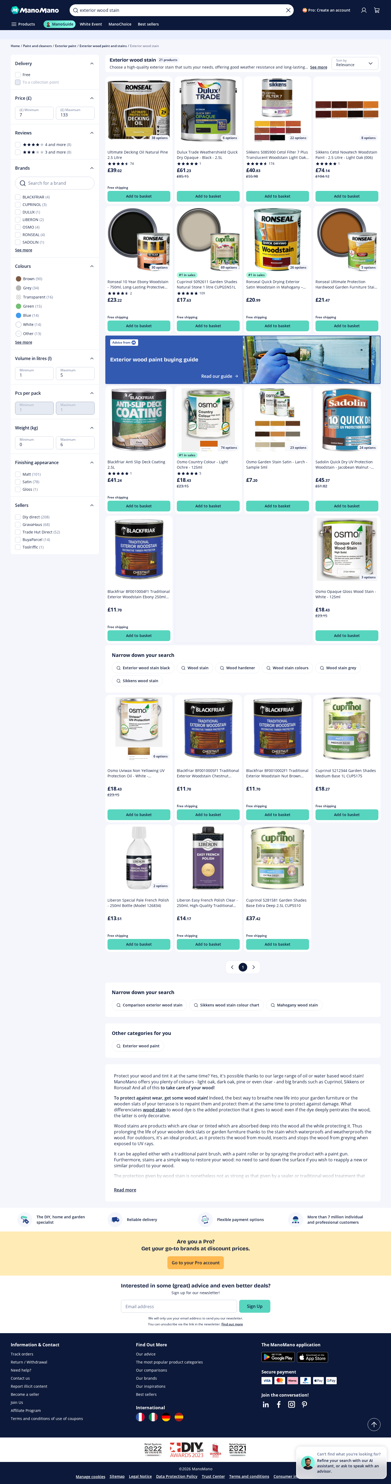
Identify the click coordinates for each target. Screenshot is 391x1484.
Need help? (21, 1370)
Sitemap (117, 1476)
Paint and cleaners (37, 46)
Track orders (22, 1354)
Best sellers (146, 1394)
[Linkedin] (265, 1404)
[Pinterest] (304, 1404)
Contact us (20, 1378)
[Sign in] (364, 10)
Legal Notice (140, 1476)
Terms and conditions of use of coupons (47, 1418)
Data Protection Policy (177, 1476)
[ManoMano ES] (179, 1417)
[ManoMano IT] (153, 1417)
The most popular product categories (169, 1362)
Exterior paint (65, 46)
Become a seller (25, 1394)
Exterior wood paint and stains (103, 46)
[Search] (75, 10)
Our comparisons (151, 1370)
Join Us (17, 1402)
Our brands (146, 1378)
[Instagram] (291, 1404)
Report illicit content (29, 1386)
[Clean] (288, 10)
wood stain (154, 1110)
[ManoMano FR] (140, 1417)
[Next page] (253, 967)
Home (15, 46)
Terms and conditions (249, 1476)
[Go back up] (374, 1424)
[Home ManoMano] (36, 10)
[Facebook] (278, 1404)
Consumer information (294, 1476)
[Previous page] (232, 967)
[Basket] (377, 10)
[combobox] (355, 63)
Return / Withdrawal (29, 1362)
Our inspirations (151, 1386)
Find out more (232, 1324)
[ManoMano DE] (166, 1417)
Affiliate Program (26, 1410)
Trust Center (213, 1476)
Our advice (146, 1354)
